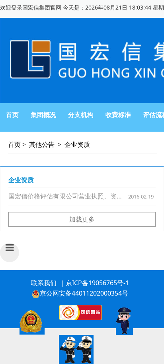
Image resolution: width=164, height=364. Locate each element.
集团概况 (43, 114)
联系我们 (44, 282)
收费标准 (118, 114)
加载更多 (82, 219)
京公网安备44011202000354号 (84, 293)
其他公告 (42, 144)
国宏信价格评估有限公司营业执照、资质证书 (72, 196)
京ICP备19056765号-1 (97, 282)
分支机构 (81, 114)
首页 (12, 114)
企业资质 (77, 144)
